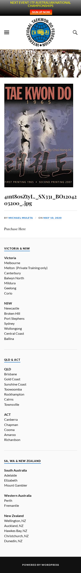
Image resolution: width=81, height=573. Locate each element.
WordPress (50, 564)
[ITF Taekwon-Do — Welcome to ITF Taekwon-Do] (40, 32)
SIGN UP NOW (41, 12)
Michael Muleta (21, 217)
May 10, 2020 (52, 217)
